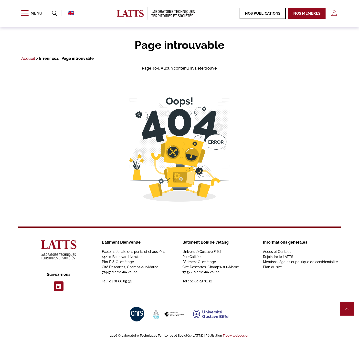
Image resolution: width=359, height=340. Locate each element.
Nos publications (262, 13)
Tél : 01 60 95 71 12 (197, 281)
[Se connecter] (334, 13)
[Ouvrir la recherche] (54, 13)
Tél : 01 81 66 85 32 (117, 281)
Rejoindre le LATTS (278, 257)
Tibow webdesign (236, 335)
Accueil (28, 58)
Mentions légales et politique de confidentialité (300, 262)
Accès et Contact (277, 252)
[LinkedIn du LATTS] (58, 286)
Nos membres (306, 13)
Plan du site (272, 267)
